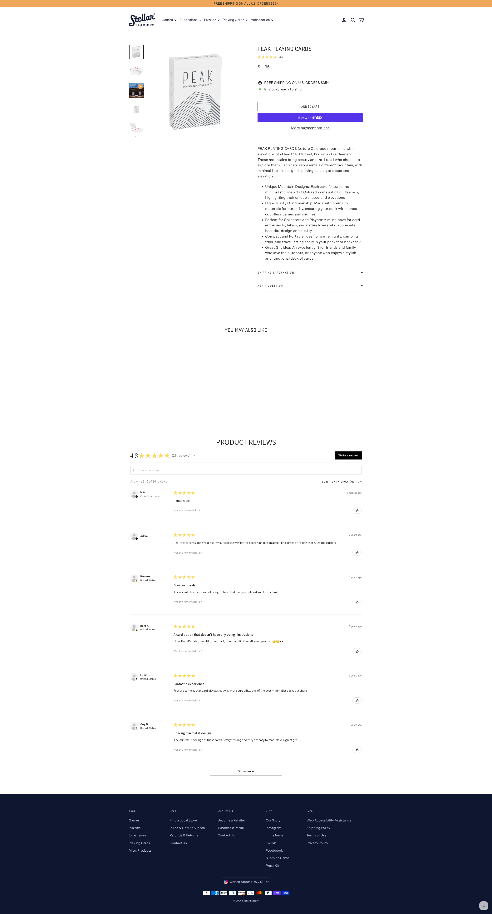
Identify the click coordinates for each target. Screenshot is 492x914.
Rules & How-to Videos (187, 828)
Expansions (189, 20)
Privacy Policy (317, 843)
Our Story (273, 820)
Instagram (273, 828)
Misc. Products (140, 850)
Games (168, 20)
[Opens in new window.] (136, 580)
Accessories (260, 20)
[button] (194, 455)
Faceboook (274, 850)
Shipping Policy (318, 828)
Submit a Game (277, 858)
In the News (274, 835)
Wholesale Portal (231, 828)
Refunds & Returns (184, 835)
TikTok (271, 843)
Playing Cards (234, 20)
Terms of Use (316, 835)
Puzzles (210, 20)
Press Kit (272, 866)
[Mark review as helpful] (357, 511)
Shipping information (276, 272)
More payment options (310, 128)
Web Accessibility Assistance (329, 820)
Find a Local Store (183, 820)
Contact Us (178, 843)
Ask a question (270, 285)
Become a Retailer (231, 820)
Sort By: (329, 481)
